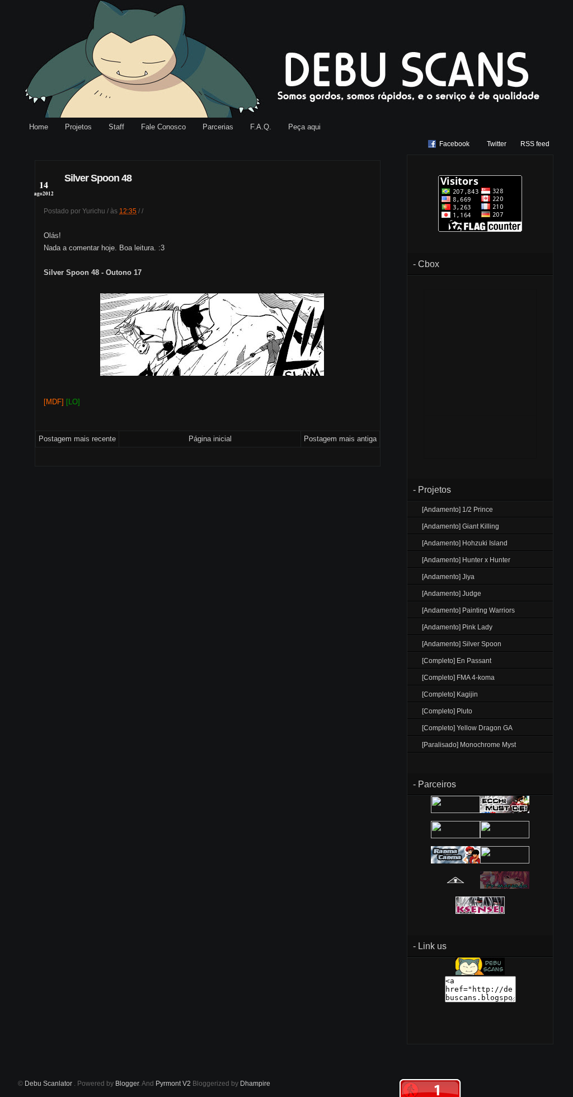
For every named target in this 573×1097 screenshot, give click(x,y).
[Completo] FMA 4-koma (458, 677)
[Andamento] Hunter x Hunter (466, 560)
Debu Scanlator (49, 1083)
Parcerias (218, 127)
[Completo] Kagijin (450, 694)
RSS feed (534, 144)
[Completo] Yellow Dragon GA (467, 728)
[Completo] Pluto (447, 711)
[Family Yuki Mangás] (504, 886)
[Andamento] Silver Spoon (461, 644)
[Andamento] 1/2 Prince (457, 510)
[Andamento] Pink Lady (457, 627)
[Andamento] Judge (451, 593)
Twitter (496, 144)
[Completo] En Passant (456, 661)
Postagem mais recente (77, 439)
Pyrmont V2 (173, 1083)
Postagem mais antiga (340, 439)
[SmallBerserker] (455, 811)
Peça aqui (304, 127)
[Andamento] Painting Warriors (468, 610)
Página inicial (210, 439)
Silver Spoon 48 (97, 178)
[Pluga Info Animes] (455, 886)
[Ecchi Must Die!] (504, 811)
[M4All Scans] (455, 836)
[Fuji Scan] (504, 836)
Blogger (127, 1083)
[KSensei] (480, 912)
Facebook (454, 144)
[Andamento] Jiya (448, 577)
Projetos (78, 127)
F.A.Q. (260, 127)
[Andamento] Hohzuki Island (465, 543)
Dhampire (255, 1083)
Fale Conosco (163, 127)
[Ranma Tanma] (455, 861)
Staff (116, 127)
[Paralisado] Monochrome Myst (469, 745)
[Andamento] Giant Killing (460, 526)
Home (38, 127)
